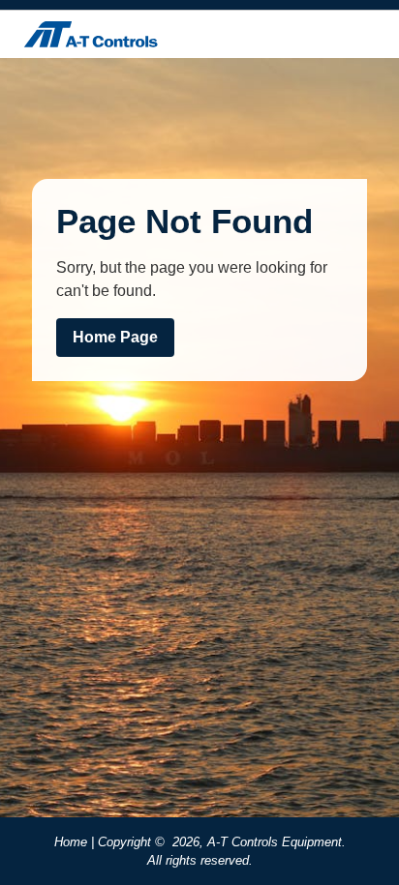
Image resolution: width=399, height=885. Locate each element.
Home (70, 842)
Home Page (115, 337)
